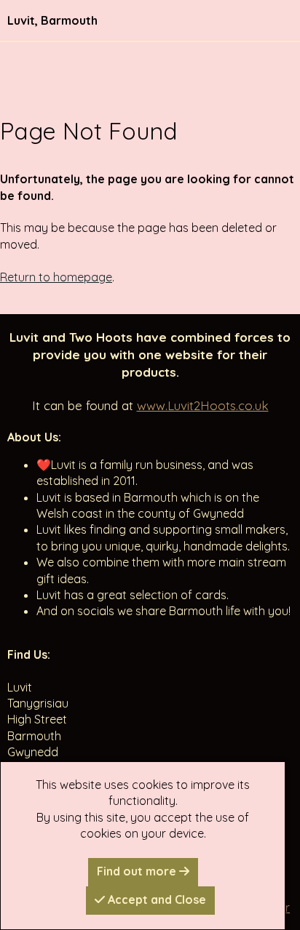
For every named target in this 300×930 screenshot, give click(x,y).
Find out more (138, 871)
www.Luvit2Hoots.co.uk (203, 405)
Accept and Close (155, 899)
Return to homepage (56, 277)
